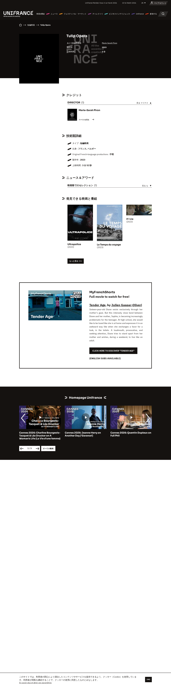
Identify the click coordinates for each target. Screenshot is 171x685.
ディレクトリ (97, 14)
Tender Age (97, 305)
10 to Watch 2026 (129, 3)
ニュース (54, 14)
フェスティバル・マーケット (75, 14)
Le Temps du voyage (109, 244)
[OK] (148, 679)
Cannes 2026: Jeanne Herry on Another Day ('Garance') (83, 434)
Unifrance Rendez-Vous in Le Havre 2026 (101, 3)
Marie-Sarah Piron (109, 43)
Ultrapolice (74, 244)
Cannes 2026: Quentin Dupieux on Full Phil (130, 434)
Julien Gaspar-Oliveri (126, 305)
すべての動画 (48, 448)
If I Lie (129, 219)
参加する (153, 14)
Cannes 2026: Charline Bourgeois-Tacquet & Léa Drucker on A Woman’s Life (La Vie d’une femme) (39, 435)
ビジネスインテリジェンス (119, 14)
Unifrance (140, 14)
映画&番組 (41, 14)
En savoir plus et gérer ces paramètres (35, 683)
